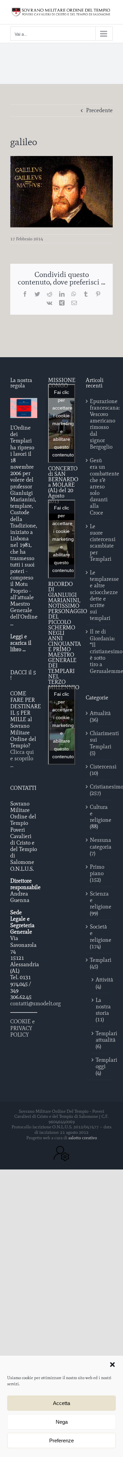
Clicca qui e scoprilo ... (22, 758)
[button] (112, 1364)
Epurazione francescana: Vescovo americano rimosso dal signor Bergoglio (99, 424)
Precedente (99, 110)
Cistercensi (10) (99, 769)
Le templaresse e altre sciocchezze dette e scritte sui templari (99, 595)
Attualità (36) (99, 716)
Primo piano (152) (97, 873)
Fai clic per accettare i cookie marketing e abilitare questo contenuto (63, 423)
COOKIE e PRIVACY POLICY (22, 1028)
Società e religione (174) (99, 936)
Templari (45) (99, 963)
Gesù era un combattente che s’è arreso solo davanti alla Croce (99, 486)
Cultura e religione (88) (99, 817)
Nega (62, 1422)
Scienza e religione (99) (99, 903)
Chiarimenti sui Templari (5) (99, 743)
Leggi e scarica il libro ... (20, 643)
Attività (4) (101, 982)
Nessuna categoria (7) (99, 846)
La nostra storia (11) (101, 1010)
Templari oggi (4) (101, 1066)
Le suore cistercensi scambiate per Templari (99, 542)
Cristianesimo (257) (99, 789)
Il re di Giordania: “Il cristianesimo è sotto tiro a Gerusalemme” (99, 651)
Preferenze (61, 1440)
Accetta (61, 1403)
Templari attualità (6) (101, 1040)
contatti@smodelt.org (35, 1003)
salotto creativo (82, 1137)
